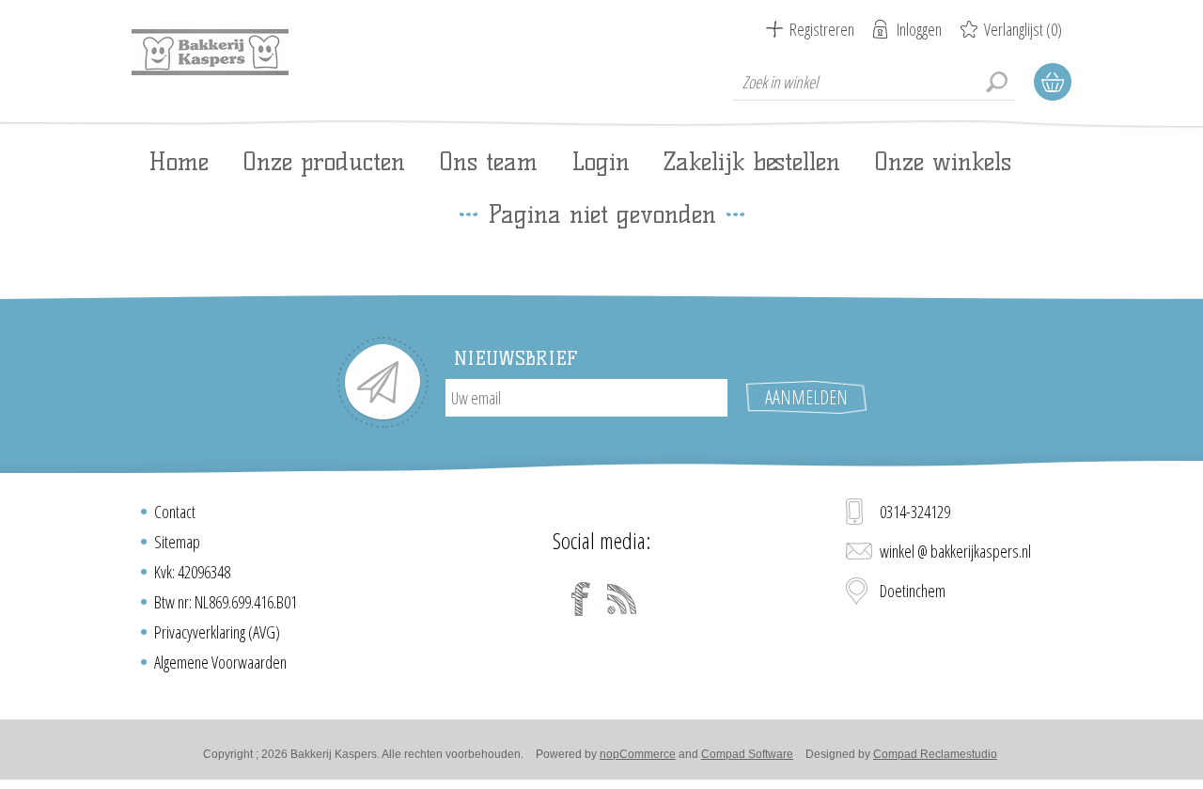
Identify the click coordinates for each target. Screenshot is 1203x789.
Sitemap (177, 541)
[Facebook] (581, 599)
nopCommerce (638, 754)
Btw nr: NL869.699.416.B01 (225, 602)
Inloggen (919, 29)
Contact (174, 511)
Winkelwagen (1052, 82)
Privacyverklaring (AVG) (217, 632)
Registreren (821, 29)
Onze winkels (942, 162)
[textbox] (874, 82)
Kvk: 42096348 (192, 571)
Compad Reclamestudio (935, 754)
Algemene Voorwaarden (220, 662)
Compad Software (747, 754)
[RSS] (622, 599)
